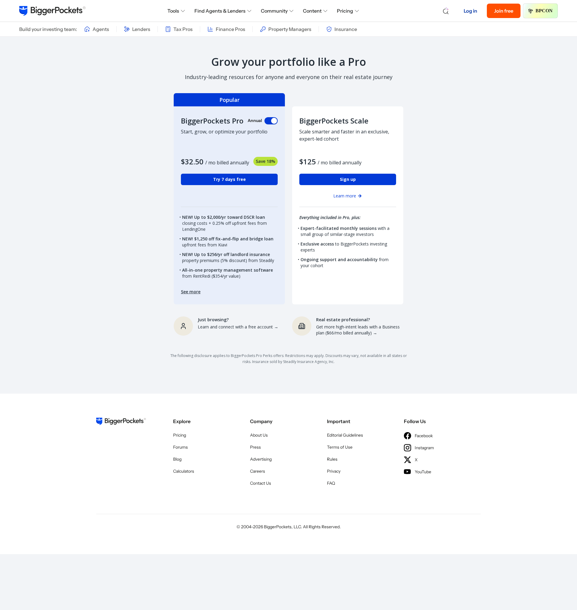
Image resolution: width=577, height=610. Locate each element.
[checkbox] (271, 120)
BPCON (544, 10)
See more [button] (190, 291)
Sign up (348, 179)
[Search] (446, 11)
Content (312, 11)
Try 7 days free (229, 179)
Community (274, 11)
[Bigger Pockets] (52, 11)
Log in (470, 11)
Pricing (345, 11)
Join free (503, 11)
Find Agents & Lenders (220, 11)
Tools (173, 11)
